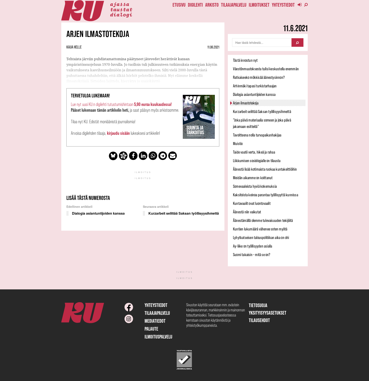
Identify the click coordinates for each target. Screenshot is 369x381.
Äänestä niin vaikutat (247, 212)
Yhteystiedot (283, 5)
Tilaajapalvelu (233, 5)
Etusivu (179, 5)
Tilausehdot (259, 320)
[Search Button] (297, 42)
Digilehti (195, 5)
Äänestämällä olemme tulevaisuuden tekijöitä (263, 220)
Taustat (121, 9)
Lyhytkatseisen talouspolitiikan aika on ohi (261, 237)
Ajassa (119, 4)
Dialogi (121, 14)
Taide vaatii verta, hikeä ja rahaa (254, 152)
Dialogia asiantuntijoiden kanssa (254, 94)
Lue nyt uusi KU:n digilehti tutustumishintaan (121, 104)
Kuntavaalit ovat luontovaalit (252, 203)
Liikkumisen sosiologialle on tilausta (256, 160)
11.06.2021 (213, 47)
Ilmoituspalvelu (158, 337)
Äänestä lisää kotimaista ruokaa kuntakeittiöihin (265, 169)
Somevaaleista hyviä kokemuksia (255, 186)
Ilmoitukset (259, 5)
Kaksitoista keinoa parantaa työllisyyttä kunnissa (265, 194)
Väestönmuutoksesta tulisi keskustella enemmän (266, 68)
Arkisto (212, 5)
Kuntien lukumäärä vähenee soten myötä (260, 229)
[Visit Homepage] (82, 10)
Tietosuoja (258, 305)
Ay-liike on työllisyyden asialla (252, 246)
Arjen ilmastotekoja (245, 103)
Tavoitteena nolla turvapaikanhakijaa (257, 135)
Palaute (151, 329)
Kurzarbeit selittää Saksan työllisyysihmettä (262, 111)
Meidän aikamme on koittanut (252, 177)
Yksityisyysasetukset (267, 313)
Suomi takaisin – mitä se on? (251, 254)
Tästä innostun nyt (245, 60)
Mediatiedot (155, 321)
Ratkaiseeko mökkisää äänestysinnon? (259, 77)
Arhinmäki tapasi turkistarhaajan (255, 86)
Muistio (238, 143)
